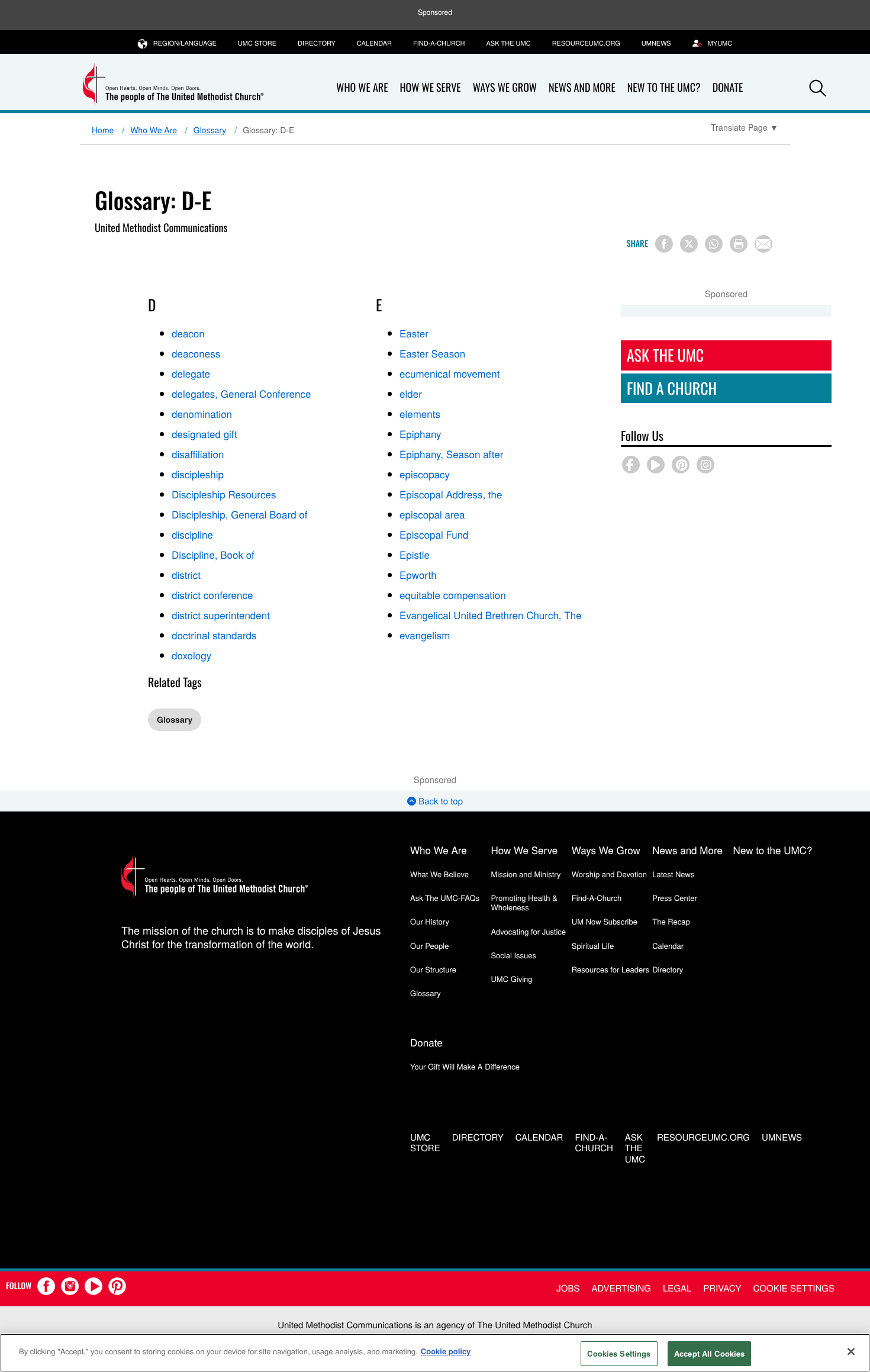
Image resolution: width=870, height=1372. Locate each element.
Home (103, 130)
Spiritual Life (593, 945)
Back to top (439, 801)
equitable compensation (452, 594)
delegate (191, 373)
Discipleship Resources (224, 494)
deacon (188, 333)
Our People (429, 945)
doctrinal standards (214, 634)
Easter (413, 333)
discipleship (198, 473)
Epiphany (420, 433)
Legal (677, 1288)
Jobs (567, 1288)
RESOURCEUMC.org (586, 43)
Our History (429, 921)
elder (410, 393)
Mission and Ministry (525, 874)
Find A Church (672, 388)
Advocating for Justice (528, 931)
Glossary (210, 130)
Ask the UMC (508, 43)
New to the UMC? (664, 87)
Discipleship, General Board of (240, 514)
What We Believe (439, 874)
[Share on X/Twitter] (689, 244)
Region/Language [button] (185, 43)
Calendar (374, 43)
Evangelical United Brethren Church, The (490, 614)
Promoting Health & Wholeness (524, 902)
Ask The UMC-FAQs (444, 897)
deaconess (196, 353)
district (186, 574)
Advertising (621, 1288)
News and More (582, 87)
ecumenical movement (449, 373)
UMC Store (257, 43)
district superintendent (221, 614)
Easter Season (432, 353)
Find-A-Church (439, 43)
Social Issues (513, 955)
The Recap (670, 921)
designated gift (204, 433)
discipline (192, 534)
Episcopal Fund (434, 534)
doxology (191, 655)
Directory (317, 43)
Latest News (673, 874)
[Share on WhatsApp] (714, 244)
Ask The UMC (665, 354)
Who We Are (362, 87)
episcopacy (424, 473)
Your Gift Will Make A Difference (465, 1066)
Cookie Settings (793, 1288)
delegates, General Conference (241, 393)
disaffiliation (198, 453)
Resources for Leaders (610, 969)
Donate (728, 87)
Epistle (414, 554)
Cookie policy (446, 1351)
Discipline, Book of (213, 554)
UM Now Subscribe (604, 921)
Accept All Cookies (709, 1353)
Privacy (722, 1288)
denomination (202, 413)
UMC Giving (511, 978)
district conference (212, 594)
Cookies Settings (618, 1353)
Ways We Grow (505, 87)
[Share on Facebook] (664, 244)
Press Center (674, 897)
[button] (818, 88)
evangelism (424, 634)
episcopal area (432, 514)
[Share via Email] (763, 244)
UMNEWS (656, 43)
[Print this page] (738, 244)
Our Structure (433, 969)
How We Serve (429, 87)
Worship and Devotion (609, 874)
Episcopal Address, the (450, 494)
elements (419, 413)
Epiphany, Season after (451, 453)
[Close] (851, 1351)
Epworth (418, 574)
